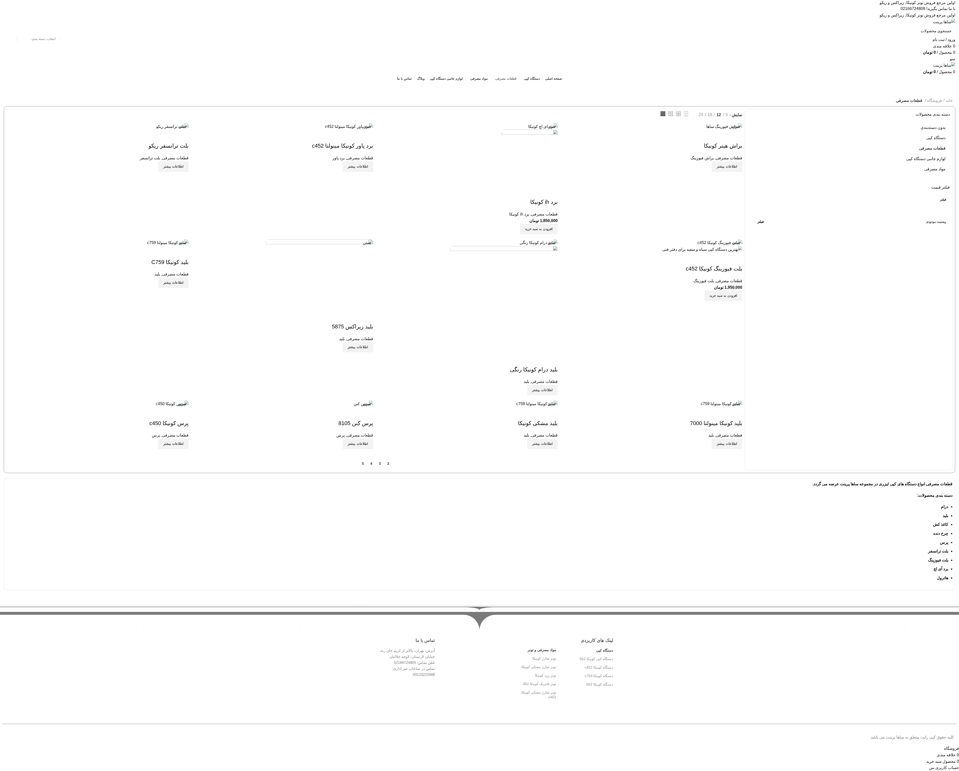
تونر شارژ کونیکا (544, 658)
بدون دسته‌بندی (933, 127)
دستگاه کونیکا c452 (599, 667)
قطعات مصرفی (932, 148)
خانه (949, 100)
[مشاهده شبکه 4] (663, 113)
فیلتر (943, 199)
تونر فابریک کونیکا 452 (539, 684)
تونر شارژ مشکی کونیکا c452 (538, 694)
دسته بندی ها (540, 88)
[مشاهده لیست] (686, 114)
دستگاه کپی (936, 138)
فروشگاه (934, 100)
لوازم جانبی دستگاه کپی (926, 159)
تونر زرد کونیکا (545, 675)
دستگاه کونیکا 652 (599, 684)
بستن (736, 126)
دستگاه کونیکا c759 (599, 676)
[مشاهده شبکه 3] (670, 113)
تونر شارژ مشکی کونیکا (538, 667)
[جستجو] (10, 30)
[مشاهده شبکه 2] (678, 113)
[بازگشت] (600, 88)
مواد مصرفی (935, 169)
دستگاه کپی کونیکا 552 (596, 659)
